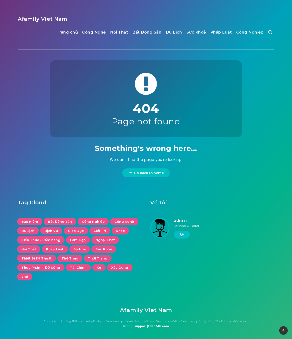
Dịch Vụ (51, 231)
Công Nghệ (94, 32)
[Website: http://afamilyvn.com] (181, 234)
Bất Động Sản (146, 32)
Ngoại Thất (105, 240)
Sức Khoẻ (196, 32)
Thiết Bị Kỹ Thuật (36, 258)
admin (180, 220)
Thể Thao (70, 258)
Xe (99, 267)
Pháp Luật (221, 32)
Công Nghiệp (250, 32)
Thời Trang (97, 258)
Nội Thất (119, 32)
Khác (120, 231)
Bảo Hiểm (29, 222)
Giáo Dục (76, 231)
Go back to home (148, 173)
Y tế (24, 277)
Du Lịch (174, 32)
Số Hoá (80, 249)
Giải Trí (100, 231)
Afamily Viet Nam (42, 19)
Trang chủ (67, 32)
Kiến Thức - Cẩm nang (40, 240)
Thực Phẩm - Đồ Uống (40, 267)
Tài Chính (78, 267)
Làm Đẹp (78, 240)
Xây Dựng (119, 267)
